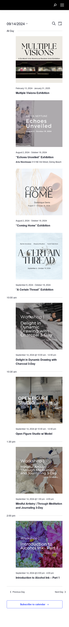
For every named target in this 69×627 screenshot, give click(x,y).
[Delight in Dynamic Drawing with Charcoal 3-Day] (39, 327)
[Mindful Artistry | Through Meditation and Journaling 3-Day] (39, 471)
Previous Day (19, 592)
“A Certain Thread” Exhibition (34, 289)
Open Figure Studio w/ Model (34, 434)
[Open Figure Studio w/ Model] (39, 401)
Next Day (59, 592)
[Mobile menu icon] (62, 5)
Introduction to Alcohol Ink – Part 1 (38, 577)
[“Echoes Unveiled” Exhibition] (39, 124)
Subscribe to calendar (32, 604)
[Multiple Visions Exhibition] (39, 60)
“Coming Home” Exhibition (33, 225)
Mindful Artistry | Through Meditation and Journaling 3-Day (39, 506)
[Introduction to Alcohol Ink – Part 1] (39, 545)
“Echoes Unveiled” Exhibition (35, 157)
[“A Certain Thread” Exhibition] (39, 257)
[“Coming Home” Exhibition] (39, 193)
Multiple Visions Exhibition (32, 93)
